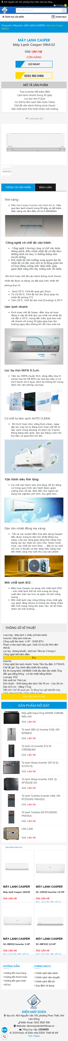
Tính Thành (34, 1036)
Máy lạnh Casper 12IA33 (16, 892)
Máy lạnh (17, 25)
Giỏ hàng (61, 5)
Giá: (42, 717)
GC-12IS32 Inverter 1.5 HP (50, 892)
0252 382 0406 (34, 76)
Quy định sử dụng (44, 985)
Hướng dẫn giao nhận (15, 980)
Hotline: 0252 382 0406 (4, 1036)
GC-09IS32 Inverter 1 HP (16, 944)
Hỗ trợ (7, 984)
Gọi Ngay (34, 64)
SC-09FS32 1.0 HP (46, 944)
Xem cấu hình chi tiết (34, 696)
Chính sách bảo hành (46, 973)
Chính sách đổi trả (45, 981)
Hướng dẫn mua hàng (15, 973)
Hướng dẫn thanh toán (15, 977)
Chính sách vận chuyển (47, 977)
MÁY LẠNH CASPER (34, 25)
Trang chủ (6, 25)
